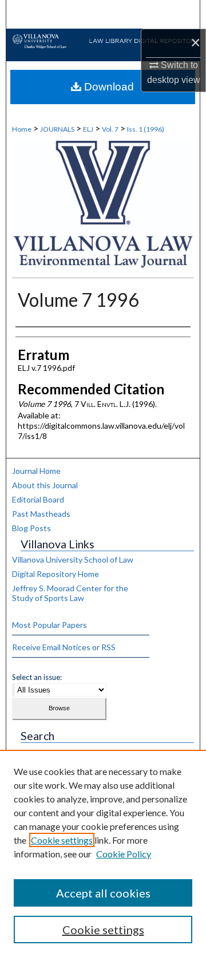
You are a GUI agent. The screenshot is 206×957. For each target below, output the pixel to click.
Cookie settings (62, 840)
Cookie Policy (123, 853)
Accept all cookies (103, 893)
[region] (103, 853)
